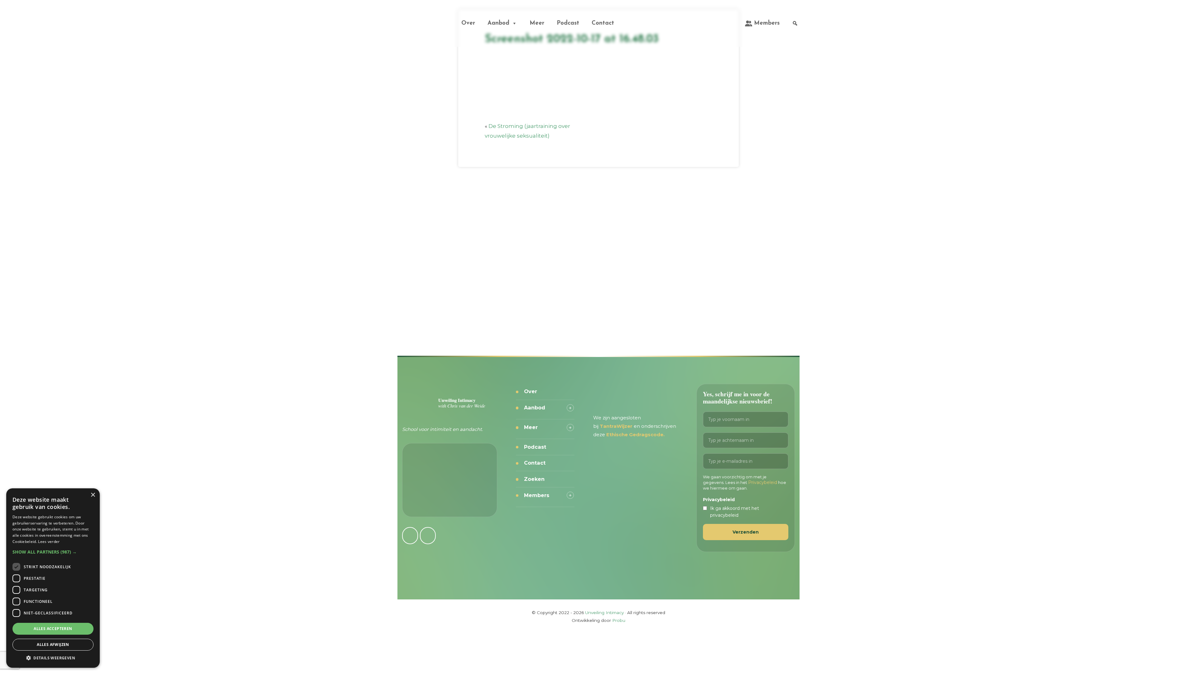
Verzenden (746, 532)
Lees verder (49, 541)
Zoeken (534, 479)
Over (468, 23)
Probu (618, 620)
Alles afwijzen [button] (53, 644)
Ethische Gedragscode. (635, 434)
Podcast (568, 23)
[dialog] (53, 578)
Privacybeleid (762, 482)
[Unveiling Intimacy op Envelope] (428, 535)
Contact (603, 23)
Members (767, 23)
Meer (537, 23)
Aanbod (498, 23)
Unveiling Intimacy (414, 16)
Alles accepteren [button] (53, 628)
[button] (53, 552)
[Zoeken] (795, 23)
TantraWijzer (617, 426)
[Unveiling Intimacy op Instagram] (410, 535)
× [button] (92, 495)
